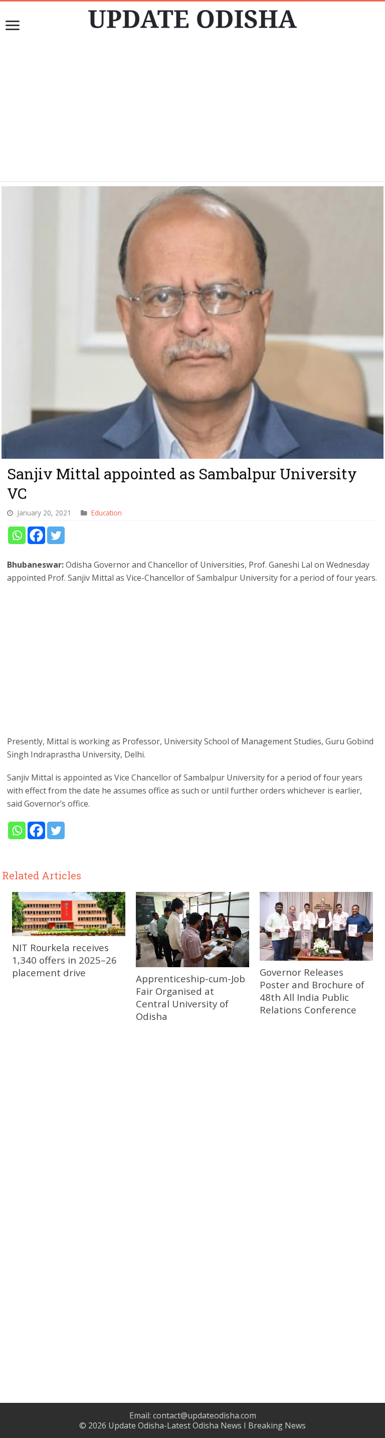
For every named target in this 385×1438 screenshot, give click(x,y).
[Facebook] (36, 535)
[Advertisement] (192, 111)
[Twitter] (56, 535)
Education (106, 512)
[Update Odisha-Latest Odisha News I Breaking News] (192, 16)
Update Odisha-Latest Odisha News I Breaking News (207, 1425)
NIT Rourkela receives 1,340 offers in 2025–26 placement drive (64, 960)
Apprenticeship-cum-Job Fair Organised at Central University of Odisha (190, 997)
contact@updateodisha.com (204, 1415)
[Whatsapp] (17, 535)
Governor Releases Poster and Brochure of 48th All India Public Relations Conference (312, 991)
